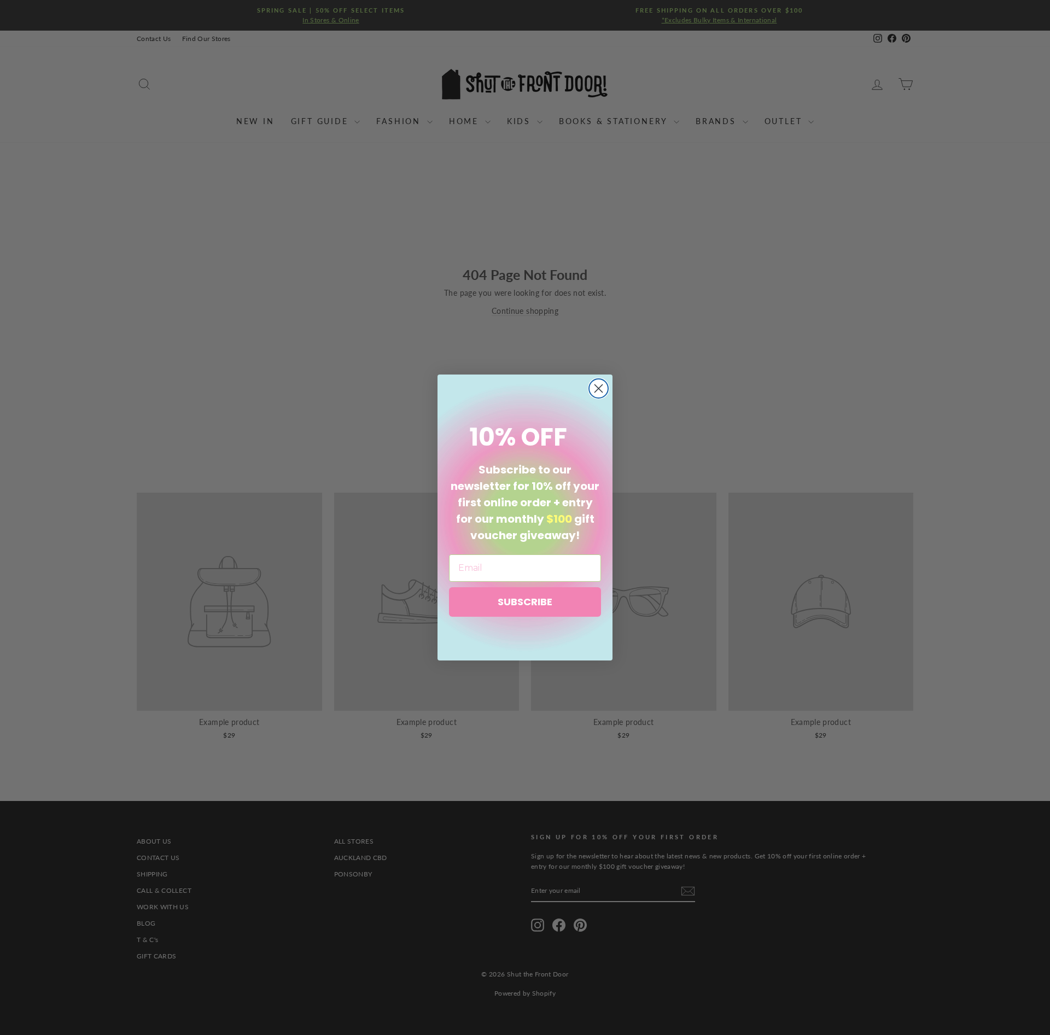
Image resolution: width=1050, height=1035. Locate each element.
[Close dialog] (598, 388)
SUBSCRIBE (525, 602)
